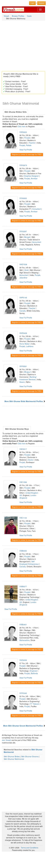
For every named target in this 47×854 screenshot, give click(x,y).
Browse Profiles (18, 16)
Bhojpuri (27, 372)
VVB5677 (23, 586)
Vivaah (6, 16)
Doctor (30, 460)
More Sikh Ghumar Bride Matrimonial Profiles (24, 401)
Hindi (26, 270)
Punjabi (27, 137)
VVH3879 (23, 165)
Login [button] (32, 3)
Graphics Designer (31, 176)
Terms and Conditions (29, 847)
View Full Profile (25, 149)
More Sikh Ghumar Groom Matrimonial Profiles (23, 725)
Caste (29, 16)
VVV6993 (23, 198)
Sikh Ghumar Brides (12, 756)
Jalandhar (23, 277)
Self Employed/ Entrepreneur (29, 562)
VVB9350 (23, 551)
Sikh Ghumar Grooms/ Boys (17, 429)
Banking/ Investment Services (28, 378)
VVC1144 (23, 518)
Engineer (33, 671)
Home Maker (24, 344)
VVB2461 (23, 624)
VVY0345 (23, 693)
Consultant (36, 209)
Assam (22, 382)
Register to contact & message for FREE (27, 154)
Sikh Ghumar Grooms (29, 756)
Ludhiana (29, 346)
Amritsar (34, 178)
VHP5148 (23, 297)
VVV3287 (23, 231)
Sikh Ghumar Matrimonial (14, 759)
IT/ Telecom (34, 704)
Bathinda (34, 673)
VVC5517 (23, 449)
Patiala (28, 145)
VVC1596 (23, 482)
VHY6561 (23, 366)
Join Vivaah (7, 740)
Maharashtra (24, 640)
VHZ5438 (23, 333)
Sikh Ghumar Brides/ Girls (16, 112)
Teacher (32, 142)
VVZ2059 (23, 660)
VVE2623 (23, 132)
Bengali (27, 237)
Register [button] (41, 3)
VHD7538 (23, 264)
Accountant (36, 242)
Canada (22, 310)
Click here (22, 126)
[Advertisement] (23, 45)
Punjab (22, 145)
